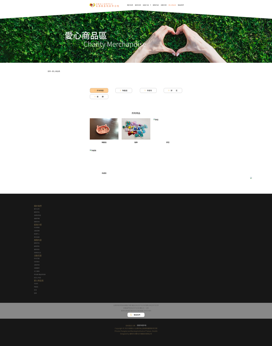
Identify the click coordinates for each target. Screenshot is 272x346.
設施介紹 (146, 5)
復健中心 (37, 234)
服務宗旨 (37, 212)
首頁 (49, 71)
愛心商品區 (172, 5)
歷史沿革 (37, 209)
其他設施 (37, 237)
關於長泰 (130, 5)
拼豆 (35, 290)
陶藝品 (124, 90)
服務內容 (156, 5)
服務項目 (37, 249)
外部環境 (37, 227)
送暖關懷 (37, 268)
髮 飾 (100, 96)
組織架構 (37, 218)
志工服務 (37, 271)
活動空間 (37, 231)
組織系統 (37, 222)
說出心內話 (37, 278)
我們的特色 (37, 215)
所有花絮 (37, 258)
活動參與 (37, 265)
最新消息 (138, 5)
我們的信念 (37, 253)
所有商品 (100, 90)
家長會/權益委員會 (40, 274)
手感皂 (149, 90)
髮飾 (35, 293)
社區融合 (37, 262)
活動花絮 (164, 5)
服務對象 (37, 246)
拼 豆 (174, 90)
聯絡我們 (181, 5)
